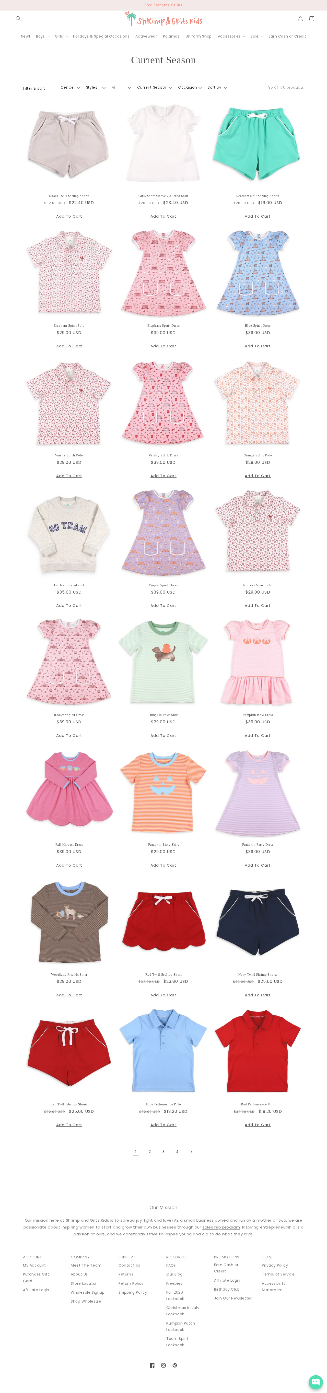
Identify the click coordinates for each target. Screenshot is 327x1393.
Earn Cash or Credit (226, 1268)
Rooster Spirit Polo (257, 585)
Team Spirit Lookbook (177, 1342)
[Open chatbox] (316, 1382)
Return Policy (131, 1283)
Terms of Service (278, 1274)
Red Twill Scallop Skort (163, 974)
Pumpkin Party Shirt (163, 844)
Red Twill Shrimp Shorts (69, 1104)
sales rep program (221, 1227)
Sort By (214, 87)
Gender (68, 87)
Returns (126, 1274)
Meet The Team (86, 1265)
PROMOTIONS (226, 1257)
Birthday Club (227, 1289)
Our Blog (174, 1274)
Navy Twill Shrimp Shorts (257, 974)
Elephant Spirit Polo (69, 325)
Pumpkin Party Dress (258, 844)
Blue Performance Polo (163, 1104)
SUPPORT (127, 1257)
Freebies (174, 1283)
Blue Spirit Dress (258, 325)
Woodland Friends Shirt (69, 974)
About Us (79, 1274)
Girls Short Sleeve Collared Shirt (163, 196)
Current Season (152, 87)
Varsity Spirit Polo (69, 455)
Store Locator (84, 1283)
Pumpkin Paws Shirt (163, 715)
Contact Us (129, 1265)
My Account (34, 1265)
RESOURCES (177, 1257)
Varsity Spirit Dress (163, 455)
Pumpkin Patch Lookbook (180, 1326)
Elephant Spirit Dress (163, 325)
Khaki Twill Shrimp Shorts (69, 196)
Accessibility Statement (274, 1286)
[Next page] (191, 1152)
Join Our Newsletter (233, 1298)
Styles (92, 87)
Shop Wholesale (86, 1301)
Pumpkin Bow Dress (258, 715)
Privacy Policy (275, 1265)
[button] (18, 18)
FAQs (171, 1265)
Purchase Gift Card (36, 1277)
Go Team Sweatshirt (69, 585)
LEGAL (267, 1257)
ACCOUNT (32, 1257)
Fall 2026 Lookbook (175, 1295)
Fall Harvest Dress (69, 844)
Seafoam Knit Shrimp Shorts (257, 196)
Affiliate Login (36, 1289)
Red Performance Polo (258, 1104)
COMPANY (80, 1257)
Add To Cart (69, 216)
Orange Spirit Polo (258, 455)
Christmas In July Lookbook (182, 1311)
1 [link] (136, 1151)
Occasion (187, 87)
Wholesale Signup (88, 1292)
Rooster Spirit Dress (69, 715)
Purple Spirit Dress (163, 585)
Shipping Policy (133, 1292)
